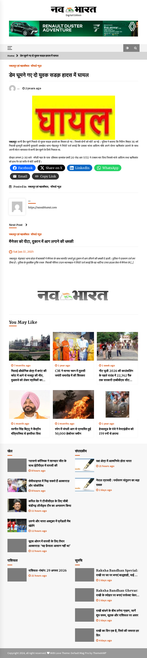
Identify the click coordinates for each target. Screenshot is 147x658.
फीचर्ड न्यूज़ (36, 65)
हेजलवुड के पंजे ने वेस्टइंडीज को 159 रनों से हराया (116, 431)
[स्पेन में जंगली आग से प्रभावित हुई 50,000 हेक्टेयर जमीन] (73, 404)
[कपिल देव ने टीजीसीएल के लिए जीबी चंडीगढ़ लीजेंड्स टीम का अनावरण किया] (17, 505)
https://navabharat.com (42, 207)
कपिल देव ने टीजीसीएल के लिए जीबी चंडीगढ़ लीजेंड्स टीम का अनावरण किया (50, 503)
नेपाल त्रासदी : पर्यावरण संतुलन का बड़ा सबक (118, 482)
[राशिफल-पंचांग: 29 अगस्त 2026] (17, 575)
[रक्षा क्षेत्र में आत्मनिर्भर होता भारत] (84, 465)
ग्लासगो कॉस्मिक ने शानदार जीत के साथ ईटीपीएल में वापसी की (47, 463)
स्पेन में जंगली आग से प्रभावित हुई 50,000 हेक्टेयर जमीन (73, 431)
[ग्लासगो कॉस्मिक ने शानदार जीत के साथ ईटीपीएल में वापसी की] (17, 465)
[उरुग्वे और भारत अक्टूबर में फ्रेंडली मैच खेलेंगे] (17, 525)
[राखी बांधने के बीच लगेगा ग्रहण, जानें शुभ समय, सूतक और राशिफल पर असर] (84, 615)
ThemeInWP (99, 653)
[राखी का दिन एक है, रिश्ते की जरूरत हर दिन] (84, 635)
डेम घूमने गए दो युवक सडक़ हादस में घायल (49, 75)
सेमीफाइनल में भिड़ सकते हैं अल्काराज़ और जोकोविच (49, 483)
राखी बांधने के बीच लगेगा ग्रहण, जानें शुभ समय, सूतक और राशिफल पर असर (117, 613)
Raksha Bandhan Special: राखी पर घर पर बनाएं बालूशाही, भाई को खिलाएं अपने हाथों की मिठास (117, 573)
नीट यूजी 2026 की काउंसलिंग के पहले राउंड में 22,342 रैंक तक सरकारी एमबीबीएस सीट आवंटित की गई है (116, 375)
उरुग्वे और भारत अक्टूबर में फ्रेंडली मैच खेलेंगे (49, 523)
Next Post (16, 225)
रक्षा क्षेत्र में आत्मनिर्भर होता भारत (113, 461)
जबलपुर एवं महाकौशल (19, 65)
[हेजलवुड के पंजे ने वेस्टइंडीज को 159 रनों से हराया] (117, 404)
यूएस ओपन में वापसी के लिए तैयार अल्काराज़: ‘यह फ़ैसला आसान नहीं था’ (49, 543)
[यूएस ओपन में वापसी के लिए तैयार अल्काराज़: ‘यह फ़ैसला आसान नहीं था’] (17, 545)
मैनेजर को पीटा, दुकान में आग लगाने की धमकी (41, 241)
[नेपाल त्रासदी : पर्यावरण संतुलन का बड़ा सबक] (84, 484)
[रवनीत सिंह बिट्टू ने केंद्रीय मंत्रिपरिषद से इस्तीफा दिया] (29, 404)
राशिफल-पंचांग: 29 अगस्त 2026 (48, 570)
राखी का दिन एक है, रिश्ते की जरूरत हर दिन (117, 633)
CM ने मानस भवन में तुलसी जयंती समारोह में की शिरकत (70, 373)
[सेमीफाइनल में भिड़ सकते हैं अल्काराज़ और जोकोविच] (17, 485)
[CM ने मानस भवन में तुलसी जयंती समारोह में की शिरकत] (73, 346)
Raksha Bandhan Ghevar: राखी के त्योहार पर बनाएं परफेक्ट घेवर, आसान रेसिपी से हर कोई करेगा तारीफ (117, 593)
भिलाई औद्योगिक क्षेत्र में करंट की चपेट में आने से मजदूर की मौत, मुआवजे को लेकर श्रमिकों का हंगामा (29, 375)
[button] (127, 48)
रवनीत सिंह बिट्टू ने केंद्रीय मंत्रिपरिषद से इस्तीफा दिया (26, 431)
